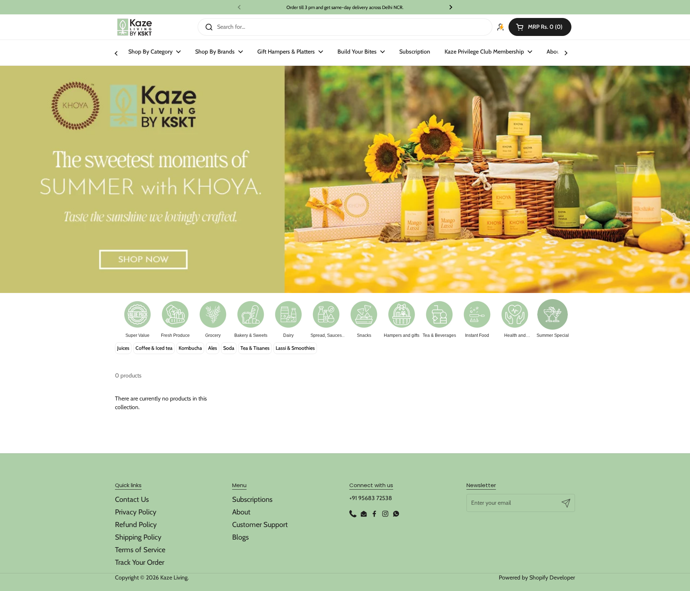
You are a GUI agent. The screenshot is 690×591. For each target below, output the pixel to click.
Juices (123, 348)
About (241, 512)
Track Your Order (139, 562)
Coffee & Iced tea (153, 348)
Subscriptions (252, 499)
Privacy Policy (135, 512)
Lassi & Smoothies (295, 348)
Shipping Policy (138, 537)
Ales (212, 348)
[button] (540, 27)
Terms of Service (140, 549)
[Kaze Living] (134, 27)
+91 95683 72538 (370, 498)
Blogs (240, 537)
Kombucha (190, 348)
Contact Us (132, 499)
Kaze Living (174, 577)
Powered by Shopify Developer (537, 577)
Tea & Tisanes (255, 348)
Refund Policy (136, 524)
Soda (228, 348)
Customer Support (260, 524)
